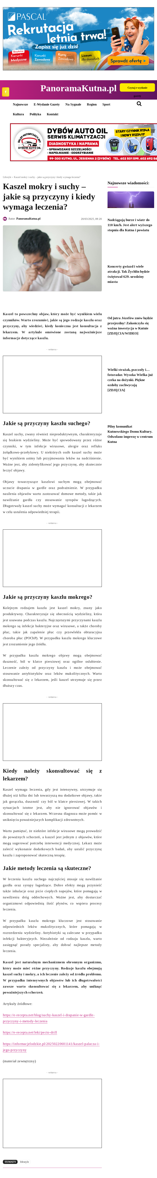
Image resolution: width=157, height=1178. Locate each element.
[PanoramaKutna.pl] (5, 219)
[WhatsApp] (26, 301)
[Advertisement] (52, 384)
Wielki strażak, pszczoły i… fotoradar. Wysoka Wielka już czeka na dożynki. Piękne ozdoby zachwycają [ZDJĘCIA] (130, 380)
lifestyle (24, 1161)
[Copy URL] (44, 301)
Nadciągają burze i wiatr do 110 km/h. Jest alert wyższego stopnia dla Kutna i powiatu (130, 225)
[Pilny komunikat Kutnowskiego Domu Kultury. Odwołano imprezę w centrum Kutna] (131, 409)
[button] (78, 38)
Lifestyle (7, 177)
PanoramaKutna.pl (28, 218)
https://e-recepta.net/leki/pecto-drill (30, 1032)
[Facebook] (5, 92)
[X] (16, 301)
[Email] (35, 301)
